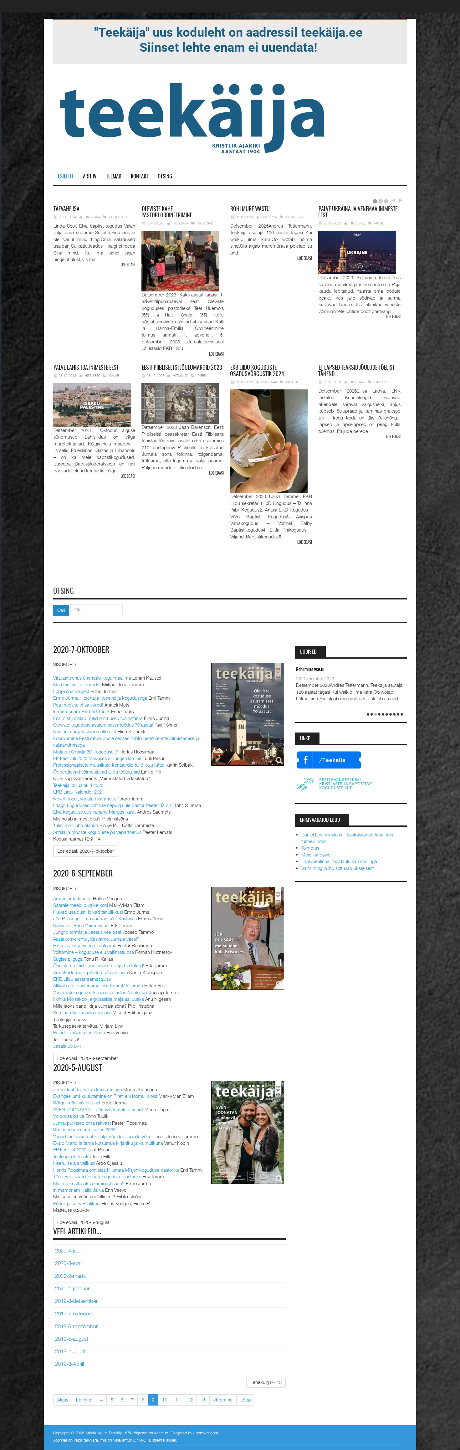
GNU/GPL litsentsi (149, 1439)
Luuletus (118, 217)
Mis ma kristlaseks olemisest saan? (89, 1183)
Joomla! (60, 1439)
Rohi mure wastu (310, 669)
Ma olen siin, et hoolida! (77, 684)
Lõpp (245, 1399)
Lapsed (380, 382)
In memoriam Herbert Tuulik (81, 711)
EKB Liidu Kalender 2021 (78, 791)
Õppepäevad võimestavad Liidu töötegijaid (96, 771)
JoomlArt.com (205, 1432)
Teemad (113, 176)
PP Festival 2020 (69, 1149)
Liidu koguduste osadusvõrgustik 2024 (257, 371)
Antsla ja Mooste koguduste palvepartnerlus (97, 832)
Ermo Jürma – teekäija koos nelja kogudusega (100, 698)
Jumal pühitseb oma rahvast (82, 1123)
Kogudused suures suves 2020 (84, 1129)
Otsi (61, 610)
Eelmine (84, 1399)
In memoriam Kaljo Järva (78, 1190)
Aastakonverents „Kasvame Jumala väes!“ (96, 939)
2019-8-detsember (76, 1301)
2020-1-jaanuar (72, 1288)
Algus (62, 1399)
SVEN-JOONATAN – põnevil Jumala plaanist (98, 1109)
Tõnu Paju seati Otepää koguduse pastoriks (97, 1176)
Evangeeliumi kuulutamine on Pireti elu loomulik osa (105, 1096)
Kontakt (139, 176)
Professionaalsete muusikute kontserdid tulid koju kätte (108, 765)
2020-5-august (77, 1068)
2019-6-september (76, 1326)
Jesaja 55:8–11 (68, 1046)
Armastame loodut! (72, 898)
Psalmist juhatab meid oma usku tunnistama (98, 718)
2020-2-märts (70, 1276)
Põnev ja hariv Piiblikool (76, 1203)
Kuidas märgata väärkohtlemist (84, 731)
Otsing (165, 176)
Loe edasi (127, 265)
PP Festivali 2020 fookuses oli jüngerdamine (97, 758)
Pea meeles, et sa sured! (78, 704)
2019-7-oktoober (74, 1313)
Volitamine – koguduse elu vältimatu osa (93, 952)
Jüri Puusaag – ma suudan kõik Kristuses (95, 918)
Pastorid (205, 223)
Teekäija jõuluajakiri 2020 (78, 785)
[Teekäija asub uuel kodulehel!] (228, 39)
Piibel (202, 375)
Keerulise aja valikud (74, 1163)
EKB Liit (292, 382)
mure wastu (250, 209)
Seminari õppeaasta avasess (82, 1012)
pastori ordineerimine (166, 213)
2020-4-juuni (69, 1250)
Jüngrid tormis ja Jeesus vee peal (87, 932)
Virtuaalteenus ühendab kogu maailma (92, 678)
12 (190, 1399)
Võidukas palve (68, 1116)
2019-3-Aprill (69, 1364)
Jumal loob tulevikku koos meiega (87, 1089)
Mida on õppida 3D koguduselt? (85, 751)
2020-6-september (83, 874)
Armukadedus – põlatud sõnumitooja (90, 972)
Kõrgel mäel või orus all (76, 1102)
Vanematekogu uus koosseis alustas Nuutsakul (100, 992)
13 (203, 1399)
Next (399, 200)
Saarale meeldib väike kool (80, 905)
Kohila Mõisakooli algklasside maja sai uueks (98, 999)
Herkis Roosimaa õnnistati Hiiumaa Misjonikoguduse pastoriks (116, 1170)
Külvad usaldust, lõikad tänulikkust (88, 912)
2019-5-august (71, 1339)
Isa (66, 209)
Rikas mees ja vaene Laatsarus (84, 945)
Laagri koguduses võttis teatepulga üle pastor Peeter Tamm (113, 805)
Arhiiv (90, 176)
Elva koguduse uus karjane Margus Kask (94, 812)
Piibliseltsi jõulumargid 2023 (182, 368)
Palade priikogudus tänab (79, 1032)
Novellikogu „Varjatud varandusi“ (86, 798)
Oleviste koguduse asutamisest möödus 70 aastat (103, 725)
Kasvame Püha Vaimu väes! (81, 925)
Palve (379, 223)
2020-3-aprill (69, 1263)
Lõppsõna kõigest (71, 691)
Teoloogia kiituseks (72, 1156)
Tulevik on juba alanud (75, 825)
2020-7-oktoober (81, 650)
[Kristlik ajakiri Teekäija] (193, 117)
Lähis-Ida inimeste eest (86, 368)
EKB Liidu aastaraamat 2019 (82, 979)
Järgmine (223, 1399)
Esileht (66, 176)
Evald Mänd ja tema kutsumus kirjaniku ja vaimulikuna (108, 1143)
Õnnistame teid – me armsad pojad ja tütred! (98, 965)
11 (177, 1399)
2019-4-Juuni (70, 1351)
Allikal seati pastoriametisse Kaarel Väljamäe (98, 985)
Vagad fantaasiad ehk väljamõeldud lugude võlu (101, 1136)
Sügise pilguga (68, 959)
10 (164, 1399)
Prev (393, 200)
